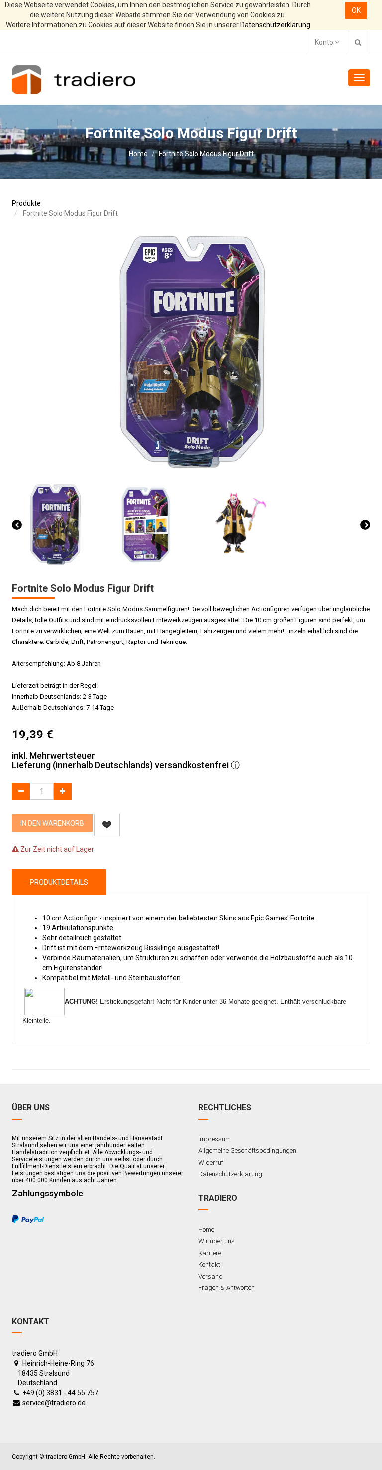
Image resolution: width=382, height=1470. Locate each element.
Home (138, 154)
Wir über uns (216, 1241)
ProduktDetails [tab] (59, 882)
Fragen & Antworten (226, 1287)
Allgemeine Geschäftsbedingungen (247, 1150)
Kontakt (209, 1264)
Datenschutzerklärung (275, 25)
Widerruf (210, 1162)
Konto (325, 42)
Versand (210, 1276)
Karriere (209, 1253)
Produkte (26, 203)
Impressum (214, 1139)
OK (356, 10)
